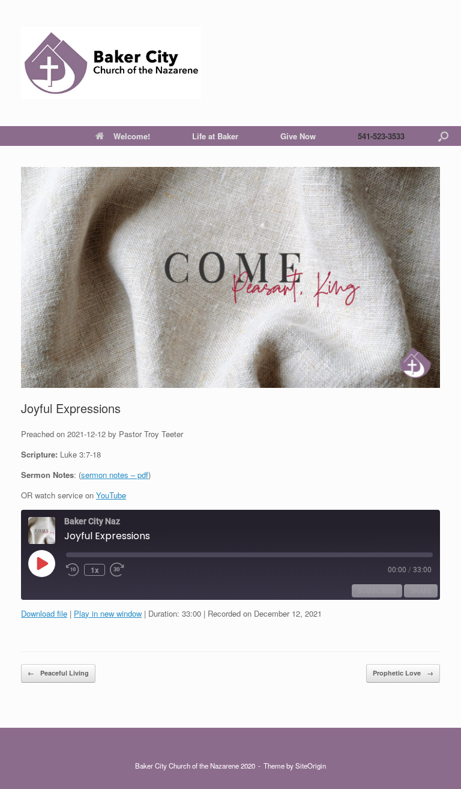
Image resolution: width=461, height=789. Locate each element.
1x (95, 569)
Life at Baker (215, 136)
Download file (44, 613)
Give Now (298, 136)
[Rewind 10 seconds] (72, 570)
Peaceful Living (58, 672)
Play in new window (108, 613)
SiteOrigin (310, 765)
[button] (443, 136)
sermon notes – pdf (114, 474)
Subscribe (377, 590)
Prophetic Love (403, 672)
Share (421, 590)
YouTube (111, 495)
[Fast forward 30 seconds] (122, 570)
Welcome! (131, 136)
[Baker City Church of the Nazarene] (111, 63)
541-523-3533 (381, 136)
